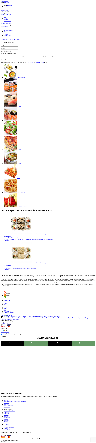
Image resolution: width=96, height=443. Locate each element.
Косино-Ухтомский (49, 316)
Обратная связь (7, 21)
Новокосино (57, 316)
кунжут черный (17, 239)
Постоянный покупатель (20, 334)
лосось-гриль (9, 268)
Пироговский (81, 318)
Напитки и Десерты (9, 312)
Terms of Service (40, 62)
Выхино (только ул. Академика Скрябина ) (21, 316)
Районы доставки (8, 7)
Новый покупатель (7, 334)
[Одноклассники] (5, 330)
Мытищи (65, 318)
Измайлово (34, 318)
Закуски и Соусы (8, 311)
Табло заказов (16, 39)
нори (23, 239)
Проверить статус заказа (7, 39)
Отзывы (6, 19)
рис (4, 239)
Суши (5, 303)
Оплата (5, 18)
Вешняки (6, 2)
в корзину (6, 240)
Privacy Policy (30, 62)
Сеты (5, 304)
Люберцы (60, 318)
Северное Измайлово (9, 427)
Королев (44, 318)
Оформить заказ (5, 26)
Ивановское (27, 318)
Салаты (5, 306)
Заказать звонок (8, 37)
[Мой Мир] (6, 330)
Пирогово (75, 318)
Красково (55, 318)
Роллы (5, 301)
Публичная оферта (5, 323)
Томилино (9, 319)
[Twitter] (3, 330)
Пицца (5, 307)
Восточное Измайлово (18, 318)
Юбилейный (15, 319)
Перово (70, 318)
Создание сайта (5, 332)
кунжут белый (9, 239)
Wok (5, 310)
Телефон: (3, 48)
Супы (5, 308)
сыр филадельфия (48, 239)
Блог (5, 17)
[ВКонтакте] (1, 330)
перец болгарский (33, 239)
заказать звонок (5, 10)
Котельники (49, 318)
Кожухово (41, 316)
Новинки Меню (8, 300)
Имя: (2, 45)
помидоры (40, 239)
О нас (5, 6)
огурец (26, 239)
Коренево (39, 318)
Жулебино (35, 316)
